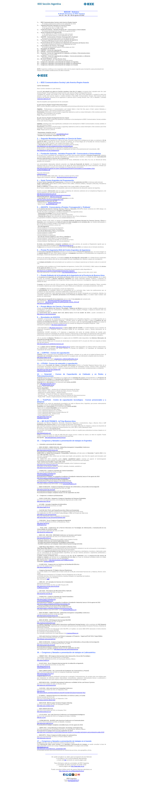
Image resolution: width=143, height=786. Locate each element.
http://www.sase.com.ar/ (43, 501)
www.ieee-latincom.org (43, 99)
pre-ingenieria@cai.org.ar (69, 272)
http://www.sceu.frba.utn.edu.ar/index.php (48, 369)
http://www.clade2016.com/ (59, 325)
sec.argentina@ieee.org (73, 779)
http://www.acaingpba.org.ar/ (45, 303)
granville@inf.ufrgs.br (62, 134)
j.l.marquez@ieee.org (72, 633)
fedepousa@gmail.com (54, 202)
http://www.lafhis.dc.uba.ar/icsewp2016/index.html (51, 517)
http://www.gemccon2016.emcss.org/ (47, 450)
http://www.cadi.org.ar (43, 523)
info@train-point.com (43, 418)
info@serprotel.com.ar (48, 385)
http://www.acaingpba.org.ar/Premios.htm (59, 300)
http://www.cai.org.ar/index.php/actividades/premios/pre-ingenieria (56, 271)
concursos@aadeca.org (69, 484)
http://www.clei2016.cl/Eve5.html (46, 700)
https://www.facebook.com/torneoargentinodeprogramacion (54, 195)
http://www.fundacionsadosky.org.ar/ (67, 177)
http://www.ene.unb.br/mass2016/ (46, 685)
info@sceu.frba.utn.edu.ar (44, 371)
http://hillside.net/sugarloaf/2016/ (46, 639)
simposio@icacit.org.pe (43, 668)
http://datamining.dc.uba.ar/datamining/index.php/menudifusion (55, 146)
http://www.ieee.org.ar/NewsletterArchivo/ (71, 771)
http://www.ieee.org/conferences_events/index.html (51, 748)
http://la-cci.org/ (41, 717)
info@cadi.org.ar (41, 525)
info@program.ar (42, 174)
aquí (48, 579)
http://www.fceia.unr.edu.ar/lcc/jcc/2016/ (48, 586)
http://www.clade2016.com (44, 567)
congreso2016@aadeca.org (45, 475)
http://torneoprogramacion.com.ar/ (46, 194)
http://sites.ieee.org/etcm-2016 (45, 706)
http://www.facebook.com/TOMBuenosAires (61, 560)
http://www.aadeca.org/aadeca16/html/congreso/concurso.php (54, 482)
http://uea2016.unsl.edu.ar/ (44, 593)
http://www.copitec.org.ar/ (44, 357)
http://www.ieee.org (42, 747)
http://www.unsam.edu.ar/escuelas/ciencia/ (66, 649)
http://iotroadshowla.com (44, 433)
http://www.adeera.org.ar (63, 347)
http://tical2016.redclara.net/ (45, 532)
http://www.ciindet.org (43, 660)
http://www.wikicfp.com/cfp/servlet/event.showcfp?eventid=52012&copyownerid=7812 (61, 692)
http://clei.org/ (41, 691)
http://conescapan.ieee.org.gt (45, 673)
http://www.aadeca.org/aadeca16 (46, 473)
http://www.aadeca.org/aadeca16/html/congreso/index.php (53, 478)
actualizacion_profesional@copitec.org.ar (66, 359)
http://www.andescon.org (44, 711)
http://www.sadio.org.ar (43, 507)
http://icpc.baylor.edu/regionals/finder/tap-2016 (50, 199)
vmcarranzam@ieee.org (44, 675)
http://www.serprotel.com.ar (48, 383)
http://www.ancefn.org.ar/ (66, 245)
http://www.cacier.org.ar (55, 328)
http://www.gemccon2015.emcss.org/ (47, 467)
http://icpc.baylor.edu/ (56, 197)
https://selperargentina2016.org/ (46, 623)
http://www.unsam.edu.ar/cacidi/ (46, 489)
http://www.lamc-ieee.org (44, 738)
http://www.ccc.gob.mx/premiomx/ (46, 314)
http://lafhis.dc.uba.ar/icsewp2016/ (46, 514)
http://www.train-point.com (44, 416)
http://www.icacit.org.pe (43, 666)
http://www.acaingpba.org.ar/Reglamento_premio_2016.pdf (62, 302)
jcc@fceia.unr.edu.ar (43, 588)
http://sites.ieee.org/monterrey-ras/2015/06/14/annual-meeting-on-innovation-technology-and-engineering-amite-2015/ (70, 732)
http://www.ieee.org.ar (77, 766)
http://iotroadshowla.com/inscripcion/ (55, 437)
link (65, 760)
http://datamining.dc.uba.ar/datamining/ (48, 150)
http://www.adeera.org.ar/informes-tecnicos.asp (50, 344)
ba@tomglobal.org (49, 561)
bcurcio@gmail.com (51, 204)
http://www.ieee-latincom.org (45, 723)
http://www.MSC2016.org (44, 538)
